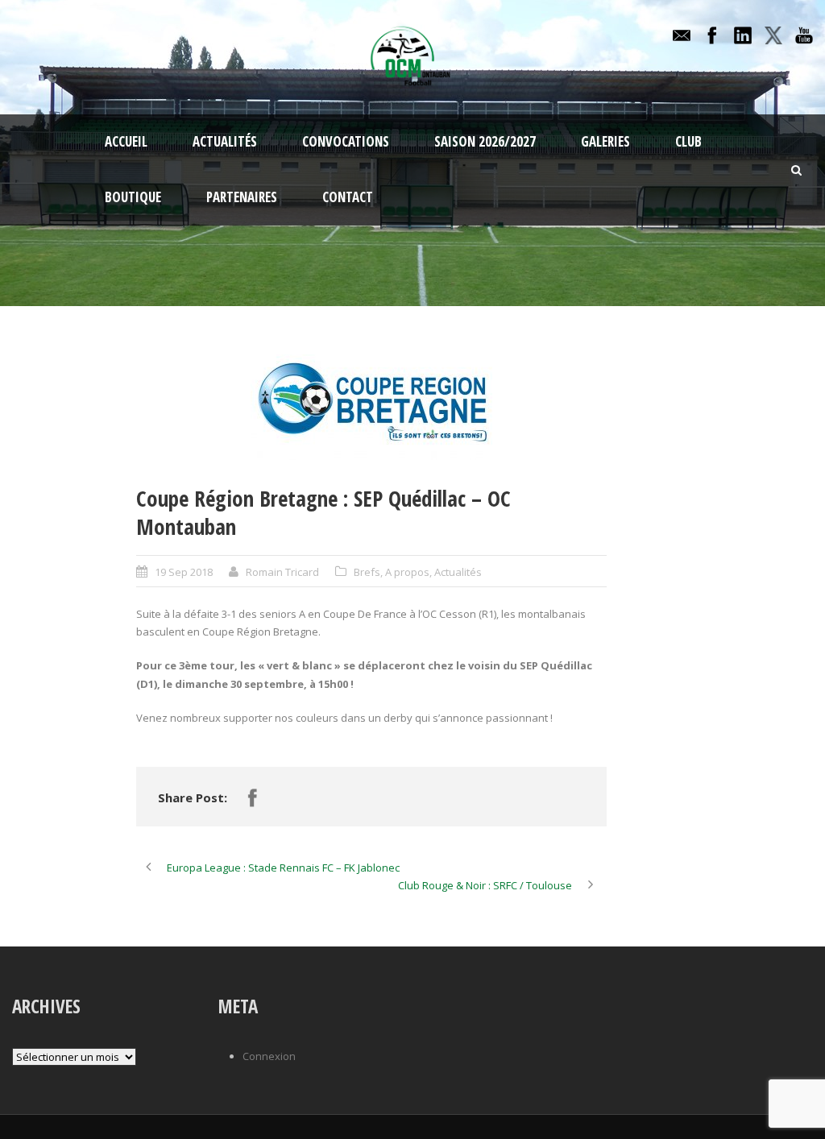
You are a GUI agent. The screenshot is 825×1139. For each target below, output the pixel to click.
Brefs (367, 572)
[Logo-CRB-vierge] (371, 407)
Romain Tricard (282, 572)
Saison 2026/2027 (485, 141)
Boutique (133, 197)
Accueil (126, 141)
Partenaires (241, 197)
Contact (347, 197)
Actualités (225, 141)
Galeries (605, 141)
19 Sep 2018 (184, 572)
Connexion (269, 1056)
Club (688, 141)
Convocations (345, 141)
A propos (407, 572)
